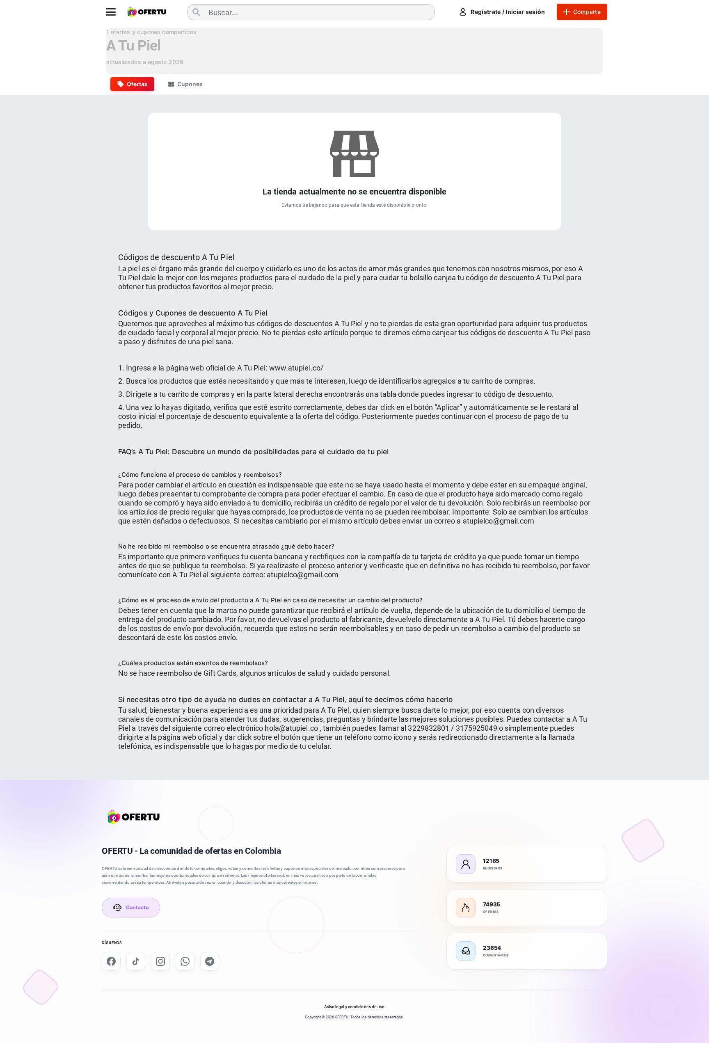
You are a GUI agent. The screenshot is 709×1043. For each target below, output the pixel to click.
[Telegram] (209, 961)
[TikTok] (135, 961)
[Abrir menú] (111, 12)
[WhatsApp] (185, 961)
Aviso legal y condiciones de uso (354, 1006)
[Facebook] (111, 961)
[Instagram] (160, 961)
